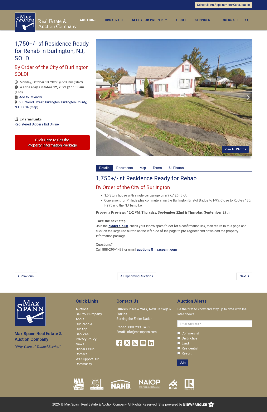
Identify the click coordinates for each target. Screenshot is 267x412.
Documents (124, 168)
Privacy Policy (86, 339)
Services (202, 20)
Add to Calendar (30, 97)
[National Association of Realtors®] (189, 384)
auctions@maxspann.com (157, 250)
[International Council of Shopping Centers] (173, 384)
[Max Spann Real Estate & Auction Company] (46, 22)
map (34, 107)
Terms (157, 168)
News (80, 344)
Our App (81, 329)
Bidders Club (230, 20)
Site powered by (171, 404)
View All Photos (235, 149)
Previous (27, 276)
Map (143, 168)
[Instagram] (135, 343)
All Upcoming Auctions (136, 276)
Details (104, 168)
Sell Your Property (149, 20)
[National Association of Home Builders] (120, 384)
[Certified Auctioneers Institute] (96, 384)
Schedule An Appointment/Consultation (223, 4)
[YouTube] (143, 343)
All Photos (176, 168)
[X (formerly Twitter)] (127, 343)
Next (243, 276)
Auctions (88, 20)
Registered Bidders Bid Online (37, 124)
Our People (84, 324)
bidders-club (118, 226)
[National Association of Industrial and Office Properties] (149, 384)
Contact (81, 354)
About (180, 20)
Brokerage (114, 20)
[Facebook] (119, 343)
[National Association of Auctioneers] (79, 384)
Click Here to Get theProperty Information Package (52, 142)
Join (183, 362)
